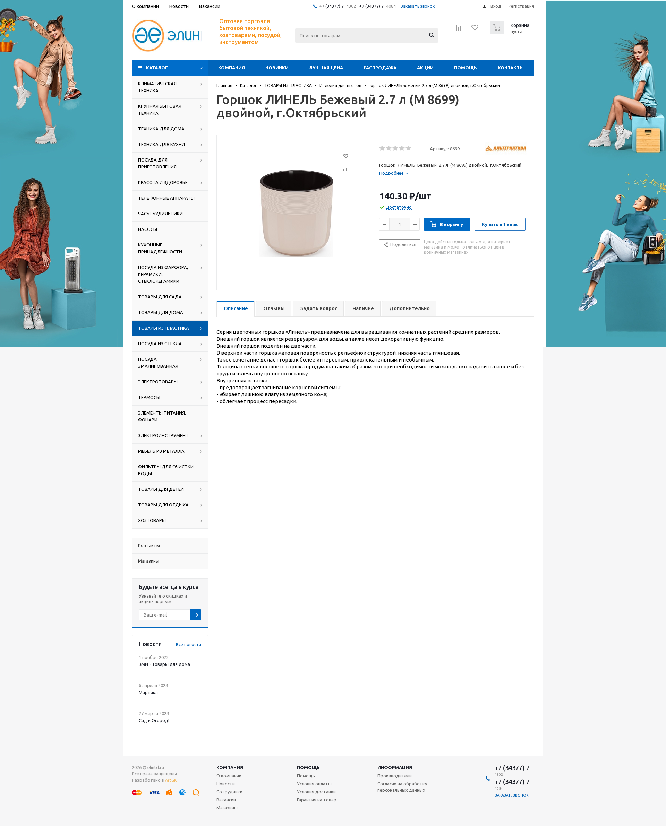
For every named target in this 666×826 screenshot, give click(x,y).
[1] (382, 148)
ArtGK (171, 780)
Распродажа (380, 67)
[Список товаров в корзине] (511, 32)
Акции (425, 67)
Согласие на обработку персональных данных (402, 786)
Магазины (227, 807)
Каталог (157, 67)
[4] (402, 148)
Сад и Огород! (154, 720)
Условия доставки (316, 791)
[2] (389, 148)
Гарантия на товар (316, 799)
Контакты (511, 67)
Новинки (277, 67)
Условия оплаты (314, 783)
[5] (408, 148)
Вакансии (226, 799)
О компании (228, 775)
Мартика (148, 692)
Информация (394, 767)
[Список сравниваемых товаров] (458, 30)
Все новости (188, 644)
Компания (231, 67)
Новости (225, 783)
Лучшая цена (326, 67)
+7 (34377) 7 (331, 5)
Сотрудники (229, 791)
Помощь (465, 67)
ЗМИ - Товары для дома (164, 664)
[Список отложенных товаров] (475, 30)
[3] (395, 148)
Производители (394, 775)
